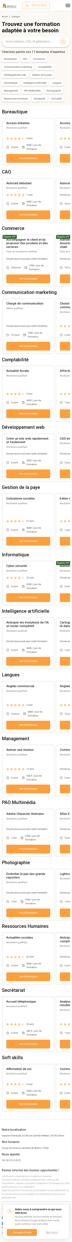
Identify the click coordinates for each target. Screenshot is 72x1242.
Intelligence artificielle (34, 82)
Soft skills (56, 98)
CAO (25, 59)
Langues (56, 82)
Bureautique (10, 59)
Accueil (5, 17)
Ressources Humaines (16, 98)
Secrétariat (39, 98)
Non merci (52, 1232)
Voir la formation (28, 158)
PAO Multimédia (32, 90)
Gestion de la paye (42, 74)
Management (11, 90)
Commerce (39, 59)
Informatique (11, 82)
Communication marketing (18, 67)
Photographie (54, 90)
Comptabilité (45, 67)
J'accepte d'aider (22, 1232)
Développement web (15, 74)
